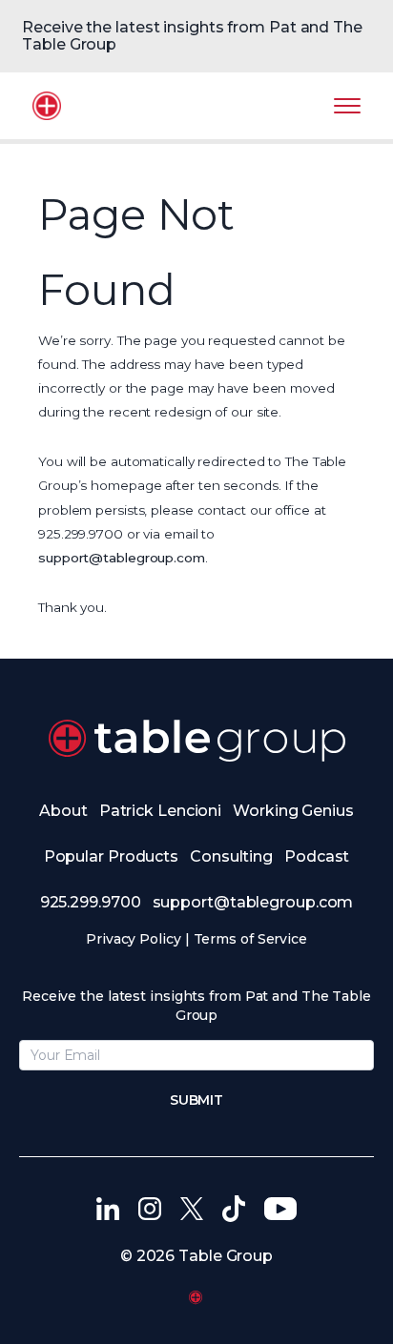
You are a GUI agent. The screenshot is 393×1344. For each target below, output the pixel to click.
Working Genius (293, 811)
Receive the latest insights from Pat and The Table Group (192, 35)
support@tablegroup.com (121, 557)
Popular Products (111, 856)
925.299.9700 (90, 902)
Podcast (316, 856)
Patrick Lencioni (160, 811)
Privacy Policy (133, 938)
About (63, 811)
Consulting (231, 856)
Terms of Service (250, 938)
